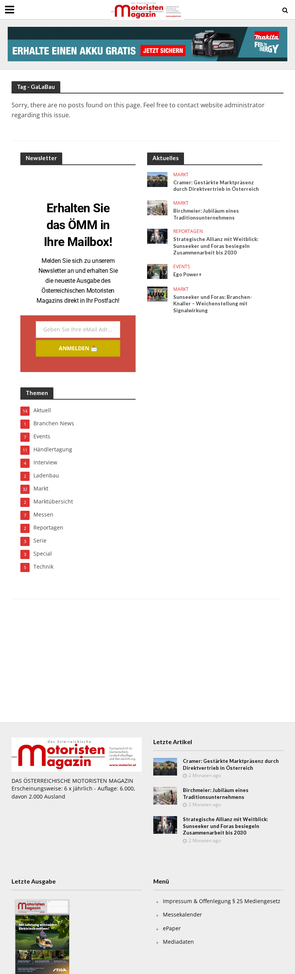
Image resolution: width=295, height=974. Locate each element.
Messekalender (182, 914)
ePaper (172, 928)
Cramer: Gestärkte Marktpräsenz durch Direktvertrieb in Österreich (216, 185)
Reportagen (188, 231)
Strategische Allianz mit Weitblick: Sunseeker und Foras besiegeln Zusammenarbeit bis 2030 (215, 246)
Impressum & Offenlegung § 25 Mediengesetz (221, 901)
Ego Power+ (187, 274)
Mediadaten (178, 941)
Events (181, 267)
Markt (181, 175)
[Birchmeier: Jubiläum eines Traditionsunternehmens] (157, 207)
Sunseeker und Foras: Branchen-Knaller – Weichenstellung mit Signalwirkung (212, 303)
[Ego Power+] (157, 270)
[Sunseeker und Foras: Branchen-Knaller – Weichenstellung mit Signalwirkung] (157, 293)
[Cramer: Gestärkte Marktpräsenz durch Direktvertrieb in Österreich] (157, 178)
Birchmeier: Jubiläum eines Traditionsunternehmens (206, 214)
